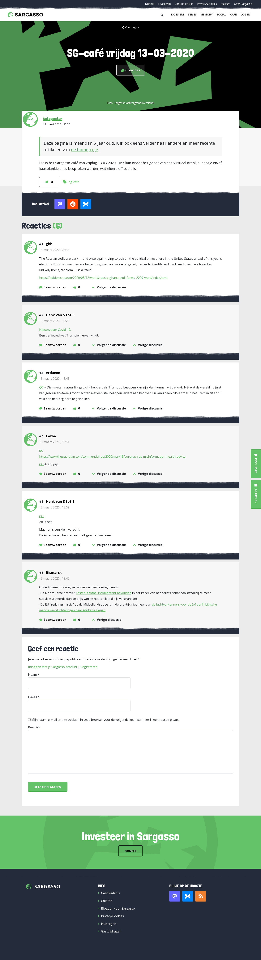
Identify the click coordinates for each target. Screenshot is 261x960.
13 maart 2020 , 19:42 (54, 578)
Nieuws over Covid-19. (55, 330)
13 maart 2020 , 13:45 (54, 378)
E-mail (32, 697)
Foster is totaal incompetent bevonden (103, 593)
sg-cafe (74, 182)
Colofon (107, 901)
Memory (206, 14)
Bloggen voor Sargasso (118, 908)
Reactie (33, 727)
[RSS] (200, 896)
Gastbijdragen (111, 931)
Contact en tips (184, 4)
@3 (41, 464)
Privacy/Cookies (207, 4)
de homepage (84, 149)
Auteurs (225, 4)
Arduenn (53, 372)
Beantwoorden (55, 287)
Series (192, 14)
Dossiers (177, 14)
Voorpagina (132, 27)
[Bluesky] (187, 896)
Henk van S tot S (60, 315)
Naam (32, 674)
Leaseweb (164, 4)
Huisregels (109, 924)
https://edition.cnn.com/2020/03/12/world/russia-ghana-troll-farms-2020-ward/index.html (103, 278)
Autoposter (52, 118)
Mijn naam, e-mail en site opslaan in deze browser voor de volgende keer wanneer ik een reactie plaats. (105, 720)
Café (233, 14)
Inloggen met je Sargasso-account (52, 667)
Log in (245, 14)
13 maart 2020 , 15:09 (54, 507)
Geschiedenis (110, 893)
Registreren (88, 667)
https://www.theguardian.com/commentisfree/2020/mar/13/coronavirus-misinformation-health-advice (112, 456)
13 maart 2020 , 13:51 (54, 442)
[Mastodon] (174, 896)
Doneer (149, 4)
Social (221, 14)
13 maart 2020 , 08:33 (54, 250)
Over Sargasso (243, 4)
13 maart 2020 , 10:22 (54, 321)
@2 (41, 387)
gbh (49, 244)
